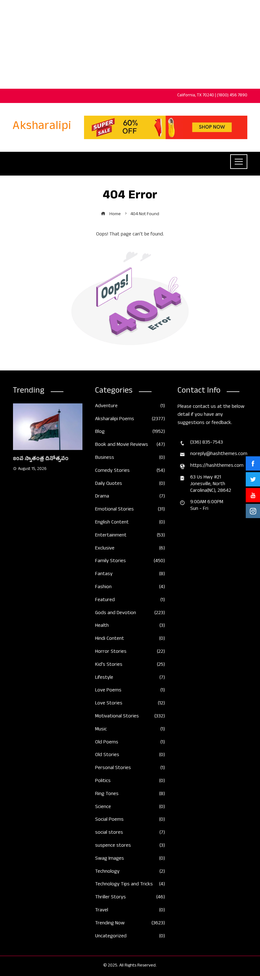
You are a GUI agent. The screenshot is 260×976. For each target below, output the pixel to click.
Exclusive (130, 549)
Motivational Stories (130, 717)
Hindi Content (130, 639)
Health (130, 626)
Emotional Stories (130, 510)
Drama (130, 497)
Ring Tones (130, 794)
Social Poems (130, 820)
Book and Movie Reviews (130, 445)
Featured (130, 600)
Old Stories (130, 755)
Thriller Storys (130, 898)
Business (130, 458)
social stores (130, 833)
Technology (130, 872)
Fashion (130, 587)
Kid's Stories (130, 665)
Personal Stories (130, 768)
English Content (130, 523)
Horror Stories (130, 652)
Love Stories (130, 704)
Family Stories (130, 561)
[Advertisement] (130, 44)
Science (130, 807)
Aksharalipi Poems (130, 419)
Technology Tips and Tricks (130, 885)
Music (130, 730)
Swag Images (130, 859)
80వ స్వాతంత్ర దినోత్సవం (40, 459)
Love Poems (130, 691)
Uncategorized (130, 937)
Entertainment (130, 536)
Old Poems (130, 743)
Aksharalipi (42, 127)
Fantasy (130, 574)
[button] (34, 562)
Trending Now (130, 924)
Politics (130, 781)
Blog (130, 432)
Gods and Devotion (130, 613)
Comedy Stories (130, 471)
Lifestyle (130, 678)
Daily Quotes (130, 484)
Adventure (130, 406)
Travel (130, 911)
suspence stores (130, 846)
